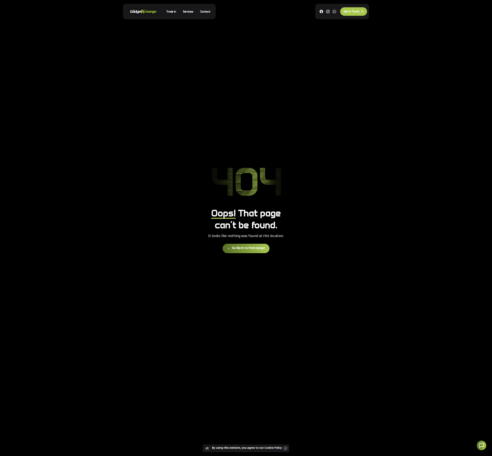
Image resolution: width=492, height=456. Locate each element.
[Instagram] (328, 11)
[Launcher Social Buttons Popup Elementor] (481, 445)
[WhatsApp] (334, 11)
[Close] (285, 448)
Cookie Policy (273, 448)
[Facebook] (321, 11)
